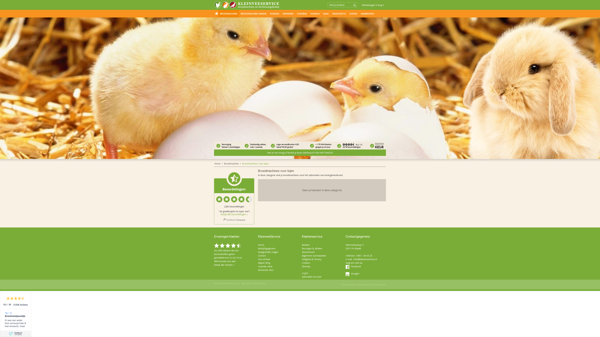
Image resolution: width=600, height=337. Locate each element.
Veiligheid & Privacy (311, 259)
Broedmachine (228, 13)
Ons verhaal (264, 259)
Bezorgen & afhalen (312, 248)
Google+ (355, 273)
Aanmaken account (311, 276)
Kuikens (274, 13)
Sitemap (306, 266)
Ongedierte (339, 13)
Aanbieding (367, 13)
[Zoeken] (354, 5)
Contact (262, 255)
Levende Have (265, 266)
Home (216, 13)
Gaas (326, 13)
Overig (353, 13)
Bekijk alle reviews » (224, 264)
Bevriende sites (265, 270)
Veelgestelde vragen (268, 252)
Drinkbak (288, 13)
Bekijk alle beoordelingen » (234, 214)
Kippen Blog (264, 262)
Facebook (356, 266)
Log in (305, 273)
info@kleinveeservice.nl (365, 259)
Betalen (306, 244)
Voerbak (302, 13)
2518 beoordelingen (352, 147)
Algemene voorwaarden (314, 255)
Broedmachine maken (254, 13)
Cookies (306, 262)
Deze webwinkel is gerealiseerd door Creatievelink (363, 284)
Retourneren (308, 252)
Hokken (315, 13)
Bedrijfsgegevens (266, 248)
